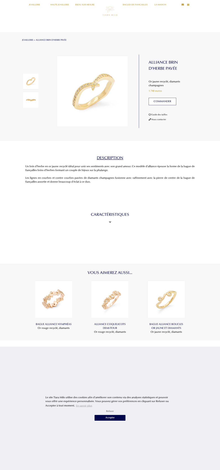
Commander (162, 101)
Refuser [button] (110, 411)
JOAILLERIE (27, 40)
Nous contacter (158, 120)
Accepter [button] (110, 418)
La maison (160, 5)
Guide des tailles (159, 115)
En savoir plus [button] (84, 406)
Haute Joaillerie (59, 5)
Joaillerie (34, 5)
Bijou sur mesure (85, 5)
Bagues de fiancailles (135, 5)
